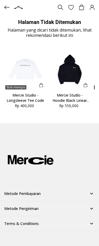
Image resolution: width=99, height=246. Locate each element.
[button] (71, 7)
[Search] (60, 7)
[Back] (7, 7)
